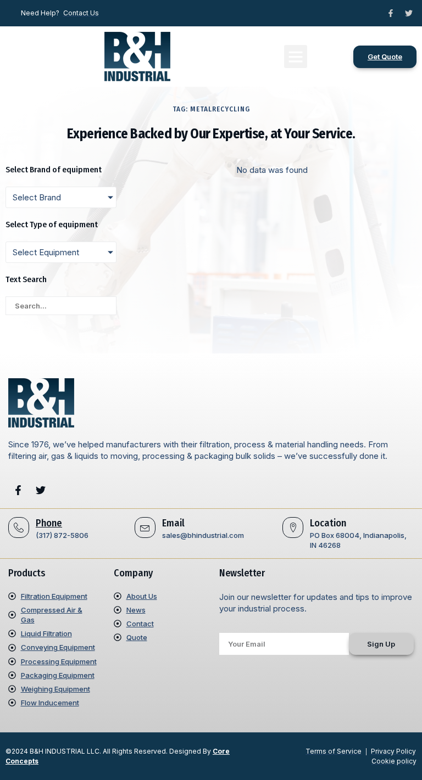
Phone (49, 523)
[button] (295, 56)
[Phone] (18, 527)
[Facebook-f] (390, 13)
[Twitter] (409, 13)
